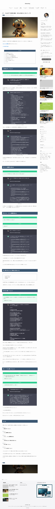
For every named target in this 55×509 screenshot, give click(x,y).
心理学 (46, 156)
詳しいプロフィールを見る (46, 59)
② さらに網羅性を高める (10, 54)
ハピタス (50, 153)
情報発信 (49, 156)
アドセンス (43, 153)
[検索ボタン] (46, 8)
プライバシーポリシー (39, 506)
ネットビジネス (43, 131)
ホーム (10, 506)
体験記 (42, 141)
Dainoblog (27, 3)
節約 (49, 157)
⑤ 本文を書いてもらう (44, 169)
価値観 (42, 136)
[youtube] (46, 62)
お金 (42, 134)
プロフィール (13, 506)
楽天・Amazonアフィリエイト (44, 157)
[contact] (49, 62)
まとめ (7, 61)
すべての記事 (33, 506)
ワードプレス (43, 139)
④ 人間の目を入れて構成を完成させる (12, 57)
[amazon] (47, 62)
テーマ (47, 153)
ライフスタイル (25, 506)
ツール (42, 129)
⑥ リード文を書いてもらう (10, 60)
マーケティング (42, 156)
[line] (45, 62)
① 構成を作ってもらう (9, 53)
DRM (40, 153)
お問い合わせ (44, 506)
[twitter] (43, 62)
